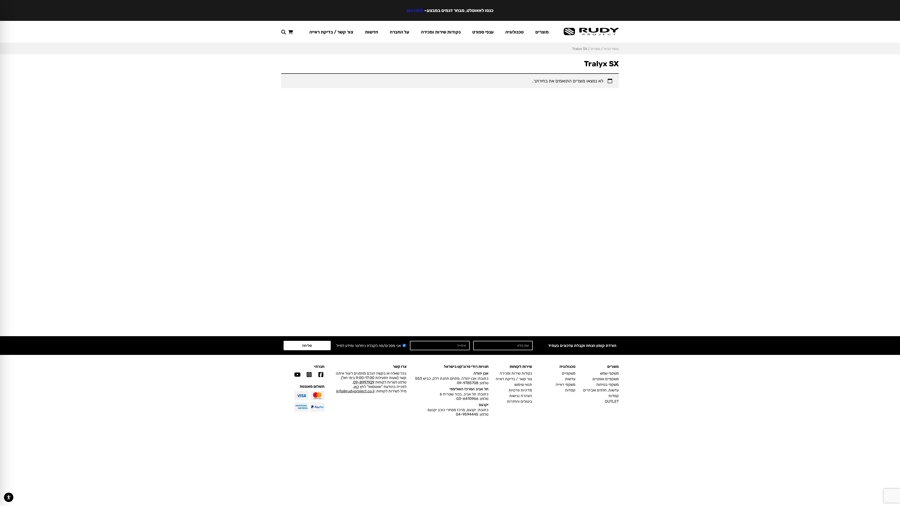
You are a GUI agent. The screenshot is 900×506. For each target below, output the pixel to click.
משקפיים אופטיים (605, 379)
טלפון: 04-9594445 (472, 414)
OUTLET (612, 401)
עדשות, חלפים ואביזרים (601, 390)
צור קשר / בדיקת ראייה (331, 32)
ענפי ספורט (483, 32)
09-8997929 (363, 382)
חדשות (371, 32)
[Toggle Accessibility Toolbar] (9, 497)
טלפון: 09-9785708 (472, 383)
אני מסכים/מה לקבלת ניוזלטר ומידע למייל (368, 345)
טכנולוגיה (514, 32)
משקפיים (568, 373)
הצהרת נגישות (520, 396)
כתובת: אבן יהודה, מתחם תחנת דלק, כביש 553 (451, 378)
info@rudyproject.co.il (355, 391)
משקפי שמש (609, 373)
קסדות (613, 396)
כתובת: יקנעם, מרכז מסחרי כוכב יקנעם (458, 410)
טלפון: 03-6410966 (472, 398)
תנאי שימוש (523, 384)
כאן (356, 386)
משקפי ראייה (565, 384)
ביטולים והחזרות (519, 401)
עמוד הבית (611, 49)
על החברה (399, 32)
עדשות (570, 379)
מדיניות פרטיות (520, 390)
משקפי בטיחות (607, 384)
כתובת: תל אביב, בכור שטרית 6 (464, 394)
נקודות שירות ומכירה (441, 32)
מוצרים (542, 32)
